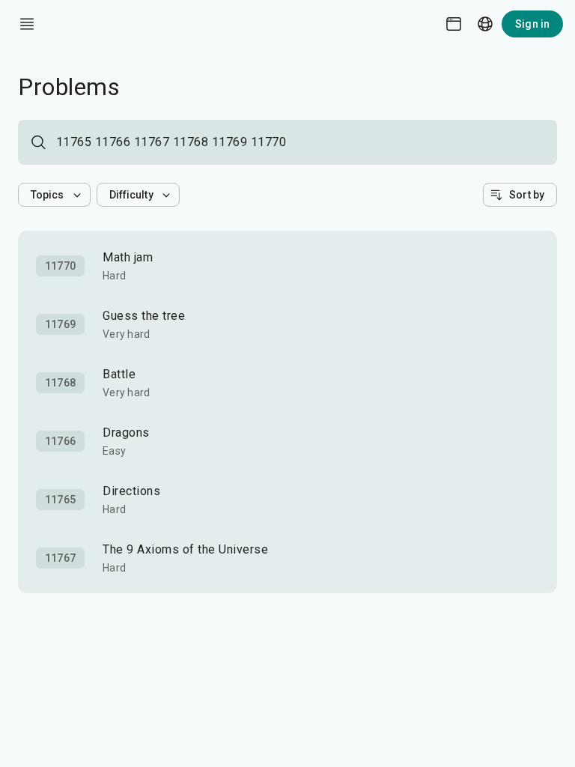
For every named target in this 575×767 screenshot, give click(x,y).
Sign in (532, 24)
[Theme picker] (454, 24)
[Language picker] (485, 24)
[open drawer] (27, 24)
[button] (54, 195)
